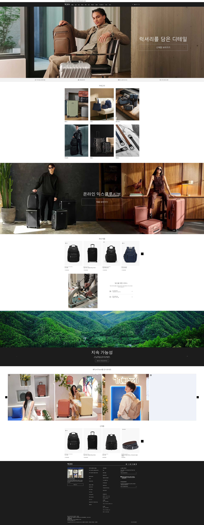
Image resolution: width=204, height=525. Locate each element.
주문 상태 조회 (91, 481)
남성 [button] (75, 4)
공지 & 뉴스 (90, 499)
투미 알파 (66, 157)
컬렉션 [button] (97, 4)
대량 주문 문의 (105, 490)
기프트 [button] (106, 4)
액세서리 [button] (92, 4)
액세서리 (117, 157)
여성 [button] (78, 4)
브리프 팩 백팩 (124, 267)
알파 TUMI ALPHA (86, 266)
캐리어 (91, 157)
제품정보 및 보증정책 (105, 477)
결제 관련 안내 (105, 475)
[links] (121, 291)
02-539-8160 (106, 501)
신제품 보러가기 (163, 47)
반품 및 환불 (104, 472)
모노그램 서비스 (91, 494)
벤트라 (66, 121)
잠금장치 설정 (105, 485)
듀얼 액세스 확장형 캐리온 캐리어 (90, 267)
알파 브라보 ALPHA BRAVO (69, 266)
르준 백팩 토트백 (106, 267)
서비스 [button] (110, 4)
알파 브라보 (118, 121)
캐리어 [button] (82, 4)
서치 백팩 (66, 267)
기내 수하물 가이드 (105, 480)
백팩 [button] (85, 4)
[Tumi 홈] (67, 4)
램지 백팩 (104, 455)
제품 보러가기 (102, 202)
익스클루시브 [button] (101, 4)
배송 (103, 470)
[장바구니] (138, 4)
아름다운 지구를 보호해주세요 (102, 360)
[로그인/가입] (136, 4)
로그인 (90, 478)
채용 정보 (90, 504)
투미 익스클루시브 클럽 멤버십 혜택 (93, 470)
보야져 (91, 121)
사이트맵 (96, 522)
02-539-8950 (107, 507)
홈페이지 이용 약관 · (86, 522)
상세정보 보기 (73, 263)
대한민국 (135, 522)
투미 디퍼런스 (91, 489)
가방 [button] (88, 4)
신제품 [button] (72, 4)
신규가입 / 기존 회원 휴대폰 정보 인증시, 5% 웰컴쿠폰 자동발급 (76, 1)
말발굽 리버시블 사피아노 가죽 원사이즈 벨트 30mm (129, 455)
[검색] (132, 4)
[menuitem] (72, 4)
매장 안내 (75, 484)
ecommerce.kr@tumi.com (108, 503)
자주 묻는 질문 (105, 482)
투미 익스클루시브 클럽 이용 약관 (93, 472)
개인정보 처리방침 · (92, 522)
